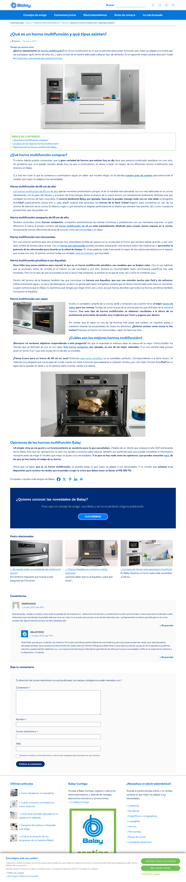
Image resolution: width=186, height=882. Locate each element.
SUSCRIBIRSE (93, 516)
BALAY (20, 5)
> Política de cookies (15, 873)
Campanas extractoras (140, 842)
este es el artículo (85, 253)
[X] (64, 479)
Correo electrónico (27, 731)
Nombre (21, 719)
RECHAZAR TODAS (160, 868)
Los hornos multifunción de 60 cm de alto (35, 191)
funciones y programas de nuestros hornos (39, 58)
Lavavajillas (134, 821)
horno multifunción (52, 50)
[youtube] (166, 5)
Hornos (16, 41)
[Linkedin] (75, 479)
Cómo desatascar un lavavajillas (37, 793)
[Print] (81, 479)
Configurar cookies (150, 874)
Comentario (23, 687)
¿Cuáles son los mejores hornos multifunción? (36, 144)
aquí (153, 272)
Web (18, 743)
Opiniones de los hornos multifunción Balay (35, 147)
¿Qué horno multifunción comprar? (30, 140)
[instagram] (159, 5)
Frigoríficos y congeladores (142, 816)
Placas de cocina (137, 837)
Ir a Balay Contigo (79, 802)
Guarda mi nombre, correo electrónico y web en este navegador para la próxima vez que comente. (60, 755)
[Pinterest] (70, 479)
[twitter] (173, 5)
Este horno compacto (76, 347)
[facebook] (153, 5)
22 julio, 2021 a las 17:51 (42, 636)
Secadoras (133, 810)
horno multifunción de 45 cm (75, 226)
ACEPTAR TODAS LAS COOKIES (160, 861)
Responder (168, 625)
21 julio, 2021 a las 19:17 (33, 607)
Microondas (134, 831)
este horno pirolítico (91, 358)
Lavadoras (133, 805)
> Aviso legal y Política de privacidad (22, 876)
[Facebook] (58, 479)
